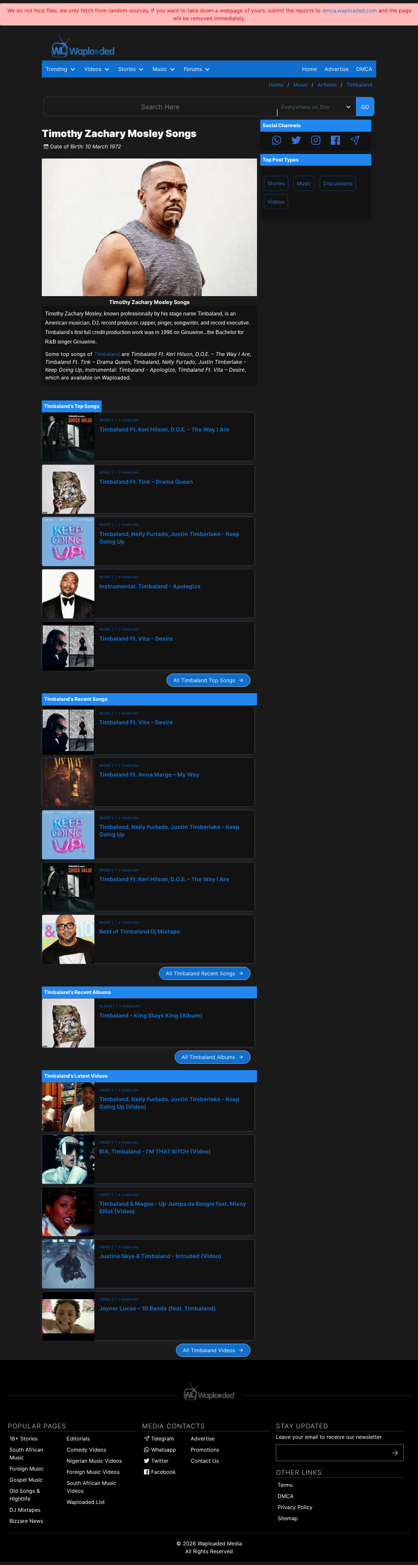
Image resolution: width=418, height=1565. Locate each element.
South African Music (26, 1453)
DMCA (364, 69)
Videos (275, 201)
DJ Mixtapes (24, 1509)
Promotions (205, 1449)
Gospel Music (26, 1479)
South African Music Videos (91, 1487)
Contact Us (205, 1460)
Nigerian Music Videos (94, 1460)
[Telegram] (355, 141)
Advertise (203, 1438)
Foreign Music (26, 1468)
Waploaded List (86, 1502)
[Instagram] (316, 141)
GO (365, 107)
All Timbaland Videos (210, 1350)
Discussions (337, 183)
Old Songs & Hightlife (24, 1495)
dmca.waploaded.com (349, 10)
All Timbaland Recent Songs (202, 973)
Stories (276, 183)
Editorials (78, 1438)
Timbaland (107, 354)
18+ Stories (23, 1438)
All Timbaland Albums (210, 1057)
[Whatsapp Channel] (276, 141)
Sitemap (288, 1518)
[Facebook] (335, 141)
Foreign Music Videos (93, 1472)
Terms (285, 1485)
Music (304, 183)
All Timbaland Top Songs (205, 680)
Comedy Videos (86, 1449)
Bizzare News (26, 1521)
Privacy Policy (295, 1507)
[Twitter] (296, 141)
